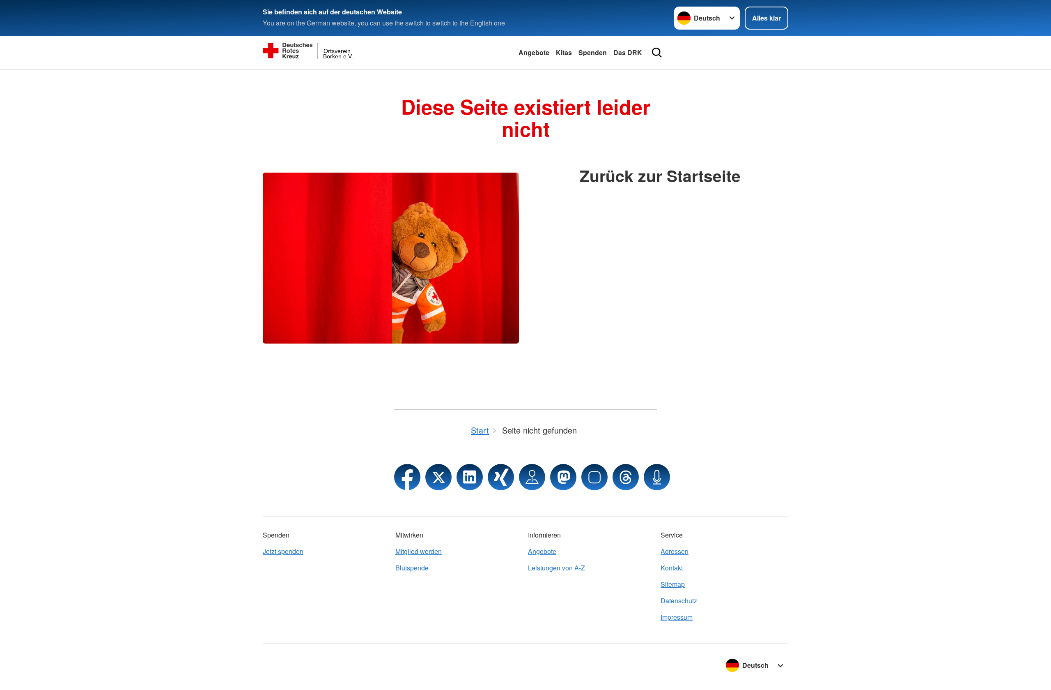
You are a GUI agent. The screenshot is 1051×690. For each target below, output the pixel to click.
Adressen (674, 551)
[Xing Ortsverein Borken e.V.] (501, 477)
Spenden (592, 52)
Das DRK (627, 52)
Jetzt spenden (283, 551)
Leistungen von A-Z (556, 567)
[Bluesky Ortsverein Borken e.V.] (594, 477)
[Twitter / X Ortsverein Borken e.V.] (438, 477)
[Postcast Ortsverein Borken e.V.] (657, 477)
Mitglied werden (418, 551)
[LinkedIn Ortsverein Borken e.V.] (470, 477)
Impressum (677, 617)
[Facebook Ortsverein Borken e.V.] (407, 477)
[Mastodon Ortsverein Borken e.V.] (563, 477)
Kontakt (672, 567)
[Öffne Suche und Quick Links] (656, 52)
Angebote (534, 52)
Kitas (564, 52)
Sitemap (673, 584)
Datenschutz (679, 600)
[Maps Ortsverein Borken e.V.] (532, 477)
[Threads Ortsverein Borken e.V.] (626, 477)
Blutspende (412, 567)
